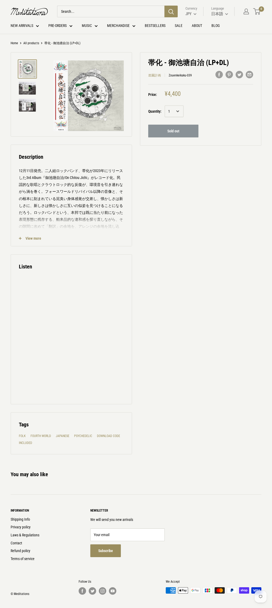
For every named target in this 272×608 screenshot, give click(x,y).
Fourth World (41, 436)
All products (31, 43)
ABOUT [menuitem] (197, 25)
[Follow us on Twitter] (92, 591)
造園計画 (154, 75)
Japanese (62, 436)
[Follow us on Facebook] (82, 591)
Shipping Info (20, 519)
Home (14, 43)
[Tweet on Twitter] (239, 74)
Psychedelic (83, 436)
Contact (16, 543)
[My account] (246, 11)
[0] (257, 11)
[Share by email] (249, 74)
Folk (22, 436)
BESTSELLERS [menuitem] (155, 25)
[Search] (171, 11)
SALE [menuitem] (178, 25)
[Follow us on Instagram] (102, 591)
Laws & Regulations (25, 535)
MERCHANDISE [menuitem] (118, 25)
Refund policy (20, 551)
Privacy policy (21, 527)
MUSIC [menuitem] (87, 25)
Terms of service (23, 559)
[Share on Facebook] (219, 74)
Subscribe (105, 551)
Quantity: (155, 111)
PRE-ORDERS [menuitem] (57, 25)
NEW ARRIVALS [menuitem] (22, 25)
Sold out (173, 131)
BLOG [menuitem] (215, 25)
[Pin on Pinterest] (229, 74)
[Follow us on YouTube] (112, 591)
